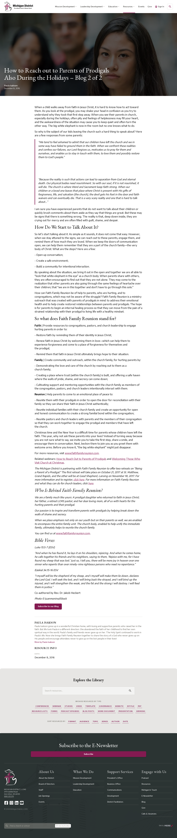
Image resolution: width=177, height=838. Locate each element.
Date (37, 654)
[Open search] (170, 6)
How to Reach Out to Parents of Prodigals (81, 458)
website (119, 706)
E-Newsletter (147, 796)
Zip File (130, 706)
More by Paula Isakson (45, 642)
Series (105, 721)
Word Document (106, 711)
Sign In (161, 6)
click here (78, 479)
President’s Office (115, 778)
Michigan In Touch (149, 790)
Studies (69, 706)
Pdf (139, 706)
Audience (84, 721)
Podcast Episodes (70, 711)
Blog (143, 802)
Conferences (42, 706)
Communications (114, 790)
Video (79, 706)
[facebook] (6, 803)
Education (112, 6)
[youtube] (22, 803)
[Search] (130, 690)
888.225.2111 (9, 796)
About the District (46, 778)
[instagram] (11, 803)
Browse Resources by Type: (89, 701)
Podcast (145, 778)
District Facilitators (115, 802)
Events (141, 6)
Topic (95, 721)
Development (113, 796)
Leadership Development (91, 6)
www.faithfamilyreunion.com (82, 453)
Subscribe (88, 754)
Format (72, 721)
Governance (105, 706)
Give (150, 6)
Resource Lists (39, 711)
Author (116, 721)
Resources (128, 6)
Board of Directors (47, 784)
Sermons (140, 711)
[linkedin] (17, 803)
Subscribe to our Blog (48, 606)
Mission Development (65, 6)
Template (90, 706)
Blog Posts (88, 711)
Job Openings (44, 796)
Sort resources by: (56, 721)
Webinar (56, 706)
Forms (54, 711)
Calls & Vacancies (149, 814)
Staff (41, 790)
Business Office (114, 784)
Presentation (126, 711)
